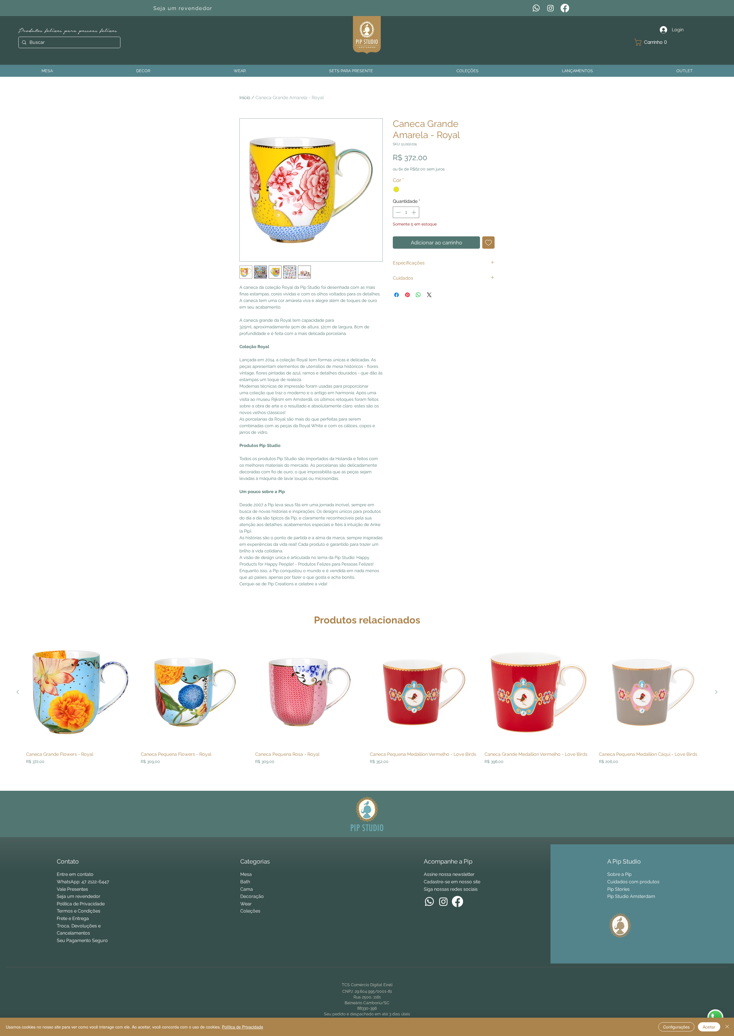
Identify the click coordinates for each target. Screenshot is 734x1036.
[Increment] (414, 212)
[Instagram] (550, 8)
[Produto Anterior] (17, 691)
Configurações (676, 1027)
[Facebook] (565, 8)
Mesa (246, 874)
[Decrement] (398, 212)
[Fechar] (727, 1026)
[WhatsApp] (536, 8)
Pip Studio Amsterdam (631, 896)
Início (244, 97)
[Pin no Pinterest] (407, 294)
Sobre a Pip (619, 874)
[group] (367, 711)
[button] (652, 42)
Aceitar (709, 1027)
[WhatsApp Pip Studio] (715, 1017)
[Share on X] (429, 294)
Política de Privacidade (242, 1027)
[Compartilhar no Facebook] (396, 294)
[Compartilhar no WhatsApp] (418, 294)
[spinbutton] (406, 212)
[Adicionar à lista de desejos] (488, 242)
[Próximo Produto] (716, 691)
